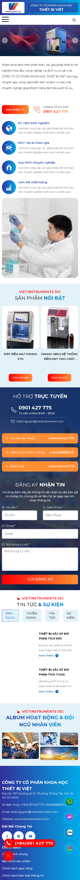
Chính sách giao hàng (17, 868)
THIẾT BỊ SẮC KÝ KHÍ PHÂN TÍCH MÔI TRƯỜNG (54, 636)
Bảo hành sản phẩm (16, 861)
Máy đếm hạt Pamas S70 (20, 356)
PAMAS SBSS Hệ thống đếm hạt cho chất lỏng (59, 356)
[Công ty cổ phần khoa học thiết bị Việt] (13, 7)
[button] (5, 40)
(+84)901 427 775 (34, 843)
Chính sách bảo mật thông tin (23, 875)
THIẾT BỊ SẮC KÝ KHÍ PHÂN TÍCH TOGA (54, 672)
